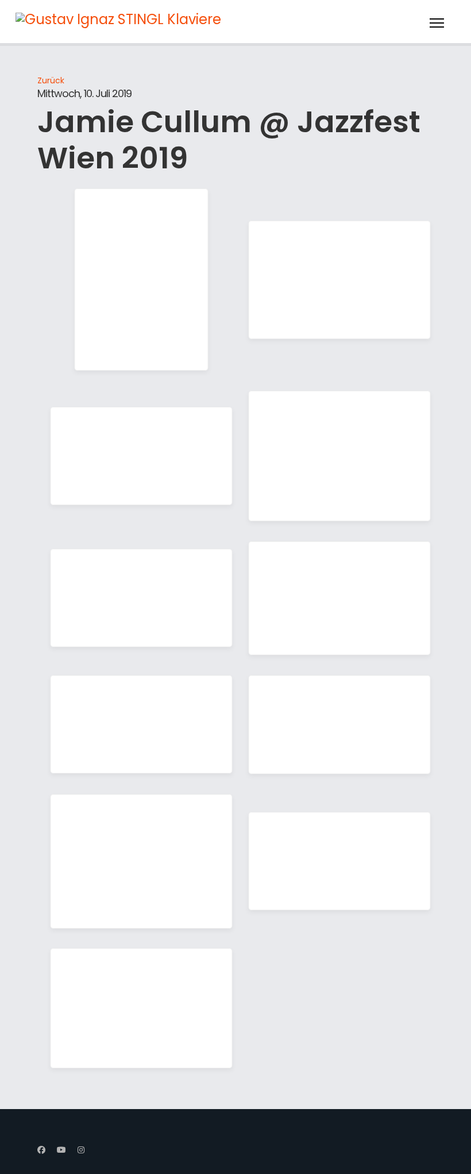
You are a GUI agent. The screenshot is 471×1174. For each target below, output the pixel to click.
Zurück (50, 80)
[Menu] (437, 23)
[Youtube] (61, 1150)
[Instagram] (81, 1150)
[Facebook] (41, 1150)
